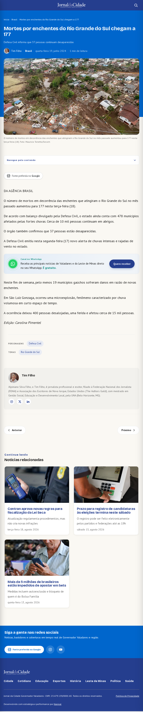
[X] (20, 401)
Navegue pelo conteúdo (21, 160)
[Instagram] (11, 401)
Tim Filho (16, 51)
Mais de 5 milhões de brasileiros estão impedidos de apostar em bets (37, 584)
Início (6, 19)
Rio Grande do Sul (30, 352)
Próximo (126, 430)
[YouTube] (61, 649)
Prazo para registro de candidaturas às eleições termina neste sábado (106, 511)
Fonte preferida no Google (27, 649)
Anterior (17, 430)
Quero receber (122, 263)
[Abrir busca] (136, 5)
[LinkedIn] (28, 401)
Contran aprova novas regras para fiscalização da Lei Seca (35, 511)
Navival (57, 704)
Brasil (14, 19)
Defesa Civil (35, 343)
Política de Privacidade (127, 695)
